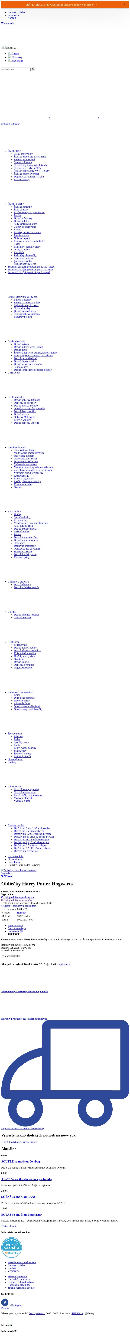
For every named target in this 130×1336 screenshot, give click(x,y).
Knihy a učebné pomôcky (20, 692)
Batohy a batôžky (23, 299)
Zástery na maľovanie (25, 226)
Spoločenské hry (22, 517)
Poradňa (5, 1308)
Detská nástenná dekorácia (27, 650)
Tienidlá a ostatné (22, 617)
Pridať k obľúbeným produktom (20, 905)
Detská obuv (14, 372)
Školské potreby (16, 204)
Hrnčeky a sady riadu (24, 656)
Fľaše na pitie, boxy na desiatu (29, 212)
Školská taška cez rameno (27, 314)
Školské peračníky (23, 206)
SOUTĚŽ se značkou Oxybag (20, 1161)
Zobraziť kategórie (10, 124)
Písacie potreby (21, 235)
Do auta (12, 611)
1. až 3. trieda (8, 1142)
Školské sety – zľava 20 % (27, 168)
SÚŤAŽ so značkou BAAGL (20, 1196)
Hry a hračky (14, 511)
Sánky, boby (20, 750)
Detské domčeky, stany (25, 554)
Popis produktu (15, 925)
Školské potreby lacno (25, 263)
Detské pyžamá (21, 344)
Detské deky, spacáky (25, 411)
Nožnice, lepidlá (22, 238)
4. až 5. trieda (21, 1142)
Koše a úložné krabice (25, 653)
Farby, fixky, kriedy (24, 478)
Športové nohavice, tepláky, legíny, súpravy (36, 352)
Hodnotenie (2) (15, 931)
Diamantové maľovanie (26, 461)
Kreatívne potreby (23, 484)
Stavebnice (19, 543)
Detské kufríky (21, 221)
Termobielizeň (21, 367)
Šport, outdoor (15, 733)
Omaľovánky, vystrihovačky (28, 709)
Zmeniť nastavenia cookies (21, 1287)
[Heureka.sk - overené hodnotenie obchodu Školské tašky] (11, 1257)
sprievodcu (64, 964)
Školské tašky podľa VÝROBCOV (32, 171)
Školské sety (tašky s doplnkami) (30, 165)
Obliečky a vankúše (24, 664)
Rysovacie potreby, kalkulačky (29, 241)
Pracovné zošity (22, 700)
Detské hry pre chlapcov (26, 540)
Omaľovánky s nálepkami (27, 706)
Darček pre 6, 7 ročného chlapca (30, 845)
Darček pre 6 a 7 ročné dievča (29, 831)
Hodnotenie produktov (19, 1285)
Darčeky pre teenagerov (26, 851)
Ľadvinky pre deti (23, 316)
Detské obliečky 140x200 (27, 400)
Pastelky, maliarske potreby (27, 232)
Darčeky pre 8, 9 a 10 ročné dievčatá (32, 833)
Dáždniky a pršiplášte (18, 581)
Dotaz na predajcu (17, 928)
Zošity (17, 243)
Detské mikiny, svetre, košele (28, 347)
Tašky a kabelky (22, 308)
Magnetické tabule (23, 667)
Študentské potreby (23, 258)
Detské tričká (20, 349)
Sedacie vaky (20, 644)
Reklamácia (13, 15)
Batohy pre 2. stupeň (24, 159)
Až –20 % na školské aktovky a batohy (26, 1179)
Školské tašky (14, 151)
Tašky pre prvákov (23, 153)
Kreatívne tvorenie (17, 447)
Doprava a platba (16, 12)
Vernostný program (17, 1276)
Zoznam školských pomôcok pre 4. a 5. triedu (30, 269)
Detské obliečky (16, 397)
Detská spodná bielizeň (25, 358)
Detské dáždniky (22, 584)
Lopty (17, 745)
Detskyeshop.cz (37, 1313)
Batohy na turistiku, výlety (27, 302)
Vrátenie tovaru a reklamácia (22, 1262)
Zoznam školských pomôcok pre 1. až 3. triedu (31, 266)
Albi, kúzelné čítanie (24, 525)
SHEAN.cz (77, 1313)
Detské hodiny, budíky (25, 647)
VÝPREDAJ (14, 786)
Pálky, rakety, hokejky (25, 748)
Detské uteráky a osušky (26, 405)
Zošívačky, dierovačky (25, 255)
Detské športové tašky (25, 311)
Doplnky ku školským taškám (29, 176)
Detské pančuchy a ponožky (28, 364)
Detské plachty (21, 414)
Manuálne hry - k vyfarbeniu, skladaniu (33, 467)
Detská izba (13, 642)
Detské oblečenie (16, 341)
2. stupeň (32, 1142)
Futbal (17, 739)
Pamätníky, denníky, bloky (27, 246)
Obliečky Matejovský (25, 417)
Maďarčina (17, 60)
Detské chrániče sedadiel (26, 614)
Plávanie (18, 736)
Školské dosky (21, 209)
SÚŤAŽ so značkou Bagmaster (21, 1214)
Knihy (17, 695)
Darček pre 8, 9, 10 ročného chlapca (32, 848)
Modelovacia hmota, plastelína (29, 453)
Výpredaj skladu (22, 800)
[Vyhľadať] (33, 69)
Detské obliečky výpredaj (26, 422)
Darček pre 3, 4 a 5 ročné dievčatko (32, 828)
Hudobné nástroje (23, 551)
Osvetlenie (19, 659)
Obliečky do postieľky (25, 402)
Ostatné (18, 487)
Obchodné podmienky (19, 1279)
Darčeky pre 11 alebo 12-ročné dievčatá (34, 836)
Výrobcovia (14, 1271)
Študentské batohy (23, 162)
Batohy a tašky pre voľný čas (22, 296)
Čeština (15, 53)
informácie (8, 23)
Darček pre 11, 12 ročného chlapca (31, 839)
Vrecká (17, 229)
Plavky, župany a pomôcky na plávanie (33, 355)
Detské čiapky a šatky (25, 361)
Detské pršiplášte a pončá (26, 587)
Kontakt (12, 17)
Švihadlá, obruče (22, 756)
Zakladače (19, 252)
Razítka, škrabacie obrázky (27, 481)
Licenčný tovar (15, 759)
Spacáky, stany (21, 742)
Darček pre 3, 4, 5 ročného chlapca (31, 842)
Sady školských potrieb (25, 224)
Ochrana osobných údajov (21, 1282)
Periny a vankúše (22, 420)
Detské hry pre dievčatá (26, 537)
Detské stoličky (21, 662)
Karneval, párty (21, 557)
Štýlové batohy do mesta (26, 305)
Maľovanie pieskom (24, 455)
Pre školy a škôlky (23, 261)
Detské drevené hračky (25, 528)
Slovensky (17, 57)
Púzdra (17, 215)
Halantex (21, 912)
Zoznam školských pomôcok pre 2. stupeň (29, 272)
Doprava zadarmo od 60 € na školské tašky (22, 1128)
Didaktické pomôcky (24, 697)
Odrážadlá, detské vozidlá (27, 548)
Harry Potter (14, 862)
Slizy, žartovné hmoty (25, 450)
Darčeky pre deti (16, 825)
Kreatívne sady (21, 475)
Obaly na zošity (22, 249)
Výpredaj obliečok (23, 798)
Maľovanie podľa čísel (25, 458)
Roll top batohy (21, 179)
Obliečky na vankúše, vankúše (29, 408)
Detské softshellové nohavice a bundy (33, 369)
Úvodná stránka (15, 856)
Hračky (17, 514)
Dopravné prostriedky (25, 545)
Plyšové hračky (21, 531)
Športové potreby (22, 753)
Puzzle (17, 534)
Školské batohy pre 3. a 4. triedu (30, 156)
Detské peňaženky (23, 218)
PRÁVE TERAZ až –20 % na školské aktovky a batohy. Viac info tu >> (61, 4)
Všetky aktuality (9, 1226)
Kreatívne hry (21, 520)
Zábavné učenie (22, 703)
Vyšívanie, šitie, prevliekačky (28, 473)
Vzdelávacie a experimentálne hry (31, 523)
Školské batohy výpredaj (26, 173)
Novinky (12, 762)
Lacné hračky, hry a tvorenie (28, 795)
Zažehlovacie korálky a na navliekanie (33, 470)
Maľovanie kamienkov (25, 464)
